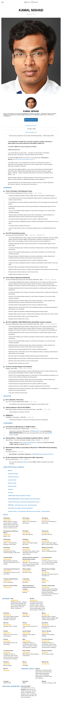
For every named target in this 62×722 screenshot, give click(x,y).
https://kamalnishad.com (31, 132)
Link (30, 444)
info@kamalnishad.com (31, 125)
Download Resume (32, 119)
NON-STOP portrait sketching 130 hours (25, 159)
